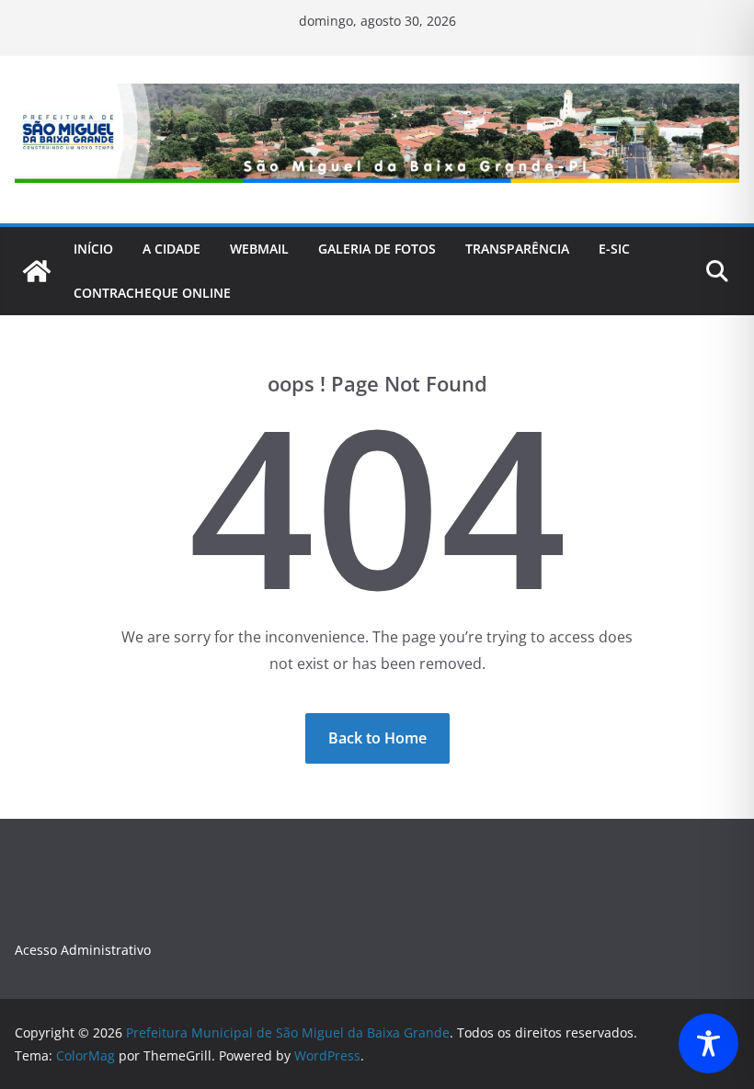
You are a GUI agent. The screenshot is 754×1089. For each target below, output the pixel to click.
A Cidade (171, 248)
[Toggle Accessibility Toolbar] (708, 1043)
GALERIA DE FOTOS (377, 248)
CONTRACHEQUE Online (152, 292)
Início (93, 248)
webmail (259, 248)
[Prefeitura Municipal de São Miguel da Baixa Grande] (37, 271)
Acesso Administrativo (83, 950)
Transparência (517, 248)
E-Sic (614, 248)
